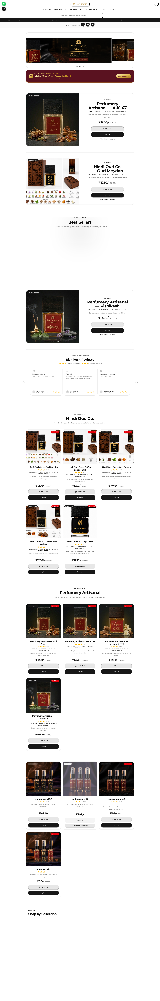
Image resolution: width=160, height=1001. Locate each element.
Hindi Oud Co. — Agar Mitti (80, 541)
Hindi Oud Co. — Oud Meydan (107, 168)
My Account (47, 9)
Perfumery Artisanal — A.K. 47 (107, 105)
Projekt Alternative (97, 9)
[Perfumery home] (80, 4)
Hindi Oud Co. (59, 9)
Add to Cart (109, 129)
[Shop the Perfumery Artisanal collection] (80, 50)
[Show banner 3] (80, 66)
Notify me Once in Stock (81, 825)
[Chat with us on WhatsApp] (4, 4)
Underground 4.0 (116, 799)
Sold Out (81, 820)
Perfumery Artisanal (77, 9)
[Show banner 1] (76, 66)
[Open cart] (156, 4)
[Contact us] (4, 9)
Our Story (114, 9)
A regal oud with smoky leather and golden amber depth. (107, 178)
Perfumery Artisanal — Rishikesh (107, 304)
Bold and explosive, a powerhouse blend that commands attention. (107, 116)
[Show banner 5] (83, 66)
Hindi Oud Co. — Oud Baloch (116, 467)
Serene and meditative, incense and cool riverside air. (107, 313)
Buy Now (107, 135)
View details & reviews (107, 139)
